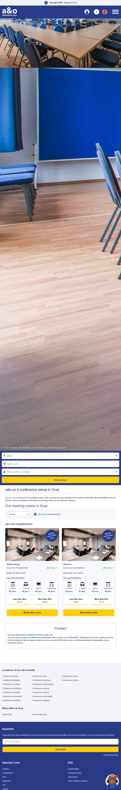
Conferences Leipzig (40, 688)
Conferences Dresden (11, 692)
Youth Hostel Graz (39, 714)
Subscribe (60, 749)
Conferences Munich (40, 692)
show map (50, 568)
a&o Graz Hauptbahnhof (18, 498)
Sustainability (73, 769)
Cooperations (8, 773)
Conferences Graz (57, 448)
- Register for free (63, 3)
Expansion (7, 781)
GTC (4, 785)
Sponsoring (72, 777)
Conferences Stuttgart (41, 700)
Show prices (60, 480)
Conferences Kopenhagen (43, 684)
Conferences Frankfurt (11, 700)
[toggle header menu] (115, 12)
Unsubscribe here (110, 755)
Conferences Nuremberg (42, 696)
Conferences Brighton (11, 680)
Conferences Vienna (70, 680)
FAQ (4, 777)
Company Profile (74, 773)
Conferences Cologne (11, 684)
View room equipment (15, 578)
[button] (60, 2)
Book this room (32, 612)
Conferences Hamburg (41, 680)
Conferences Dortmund (12, 688)
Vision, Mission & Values (78, 781)
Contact (6, 769)
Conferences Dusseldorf (12, 696)
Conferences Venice (70, 676)
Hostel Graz (7, 714)
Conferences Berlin (10, 676)
